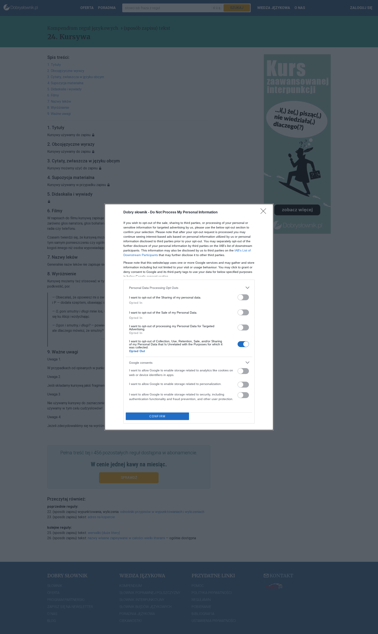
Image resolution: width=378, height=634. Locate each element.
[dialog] (189, 317)
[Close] (265, 212)
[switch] (243, 297)
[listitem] (189, 287)
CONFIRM (157, 416)
